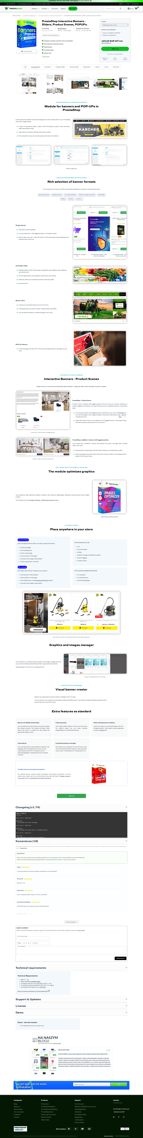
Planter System (46, 1117)
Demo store (116, 67)
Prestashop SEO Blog (41, 580)
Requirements (62, 28)
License (106, 67)
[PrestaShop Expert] (20, 1128)
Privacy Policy (79, 1122)
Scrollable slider (49, 50)
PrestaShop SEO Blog (121, 415)
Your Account (79, 1104)
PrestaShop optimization (49, 1109)
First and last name (22, 936)
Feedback (17, 1114)
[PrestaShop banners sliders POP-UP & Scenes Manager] (28, 84)
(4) (109, 1050)
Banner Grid (47, 53)
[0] (136, 9)
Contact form (117, 1103)
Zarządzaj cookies (108, 1136)
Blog (15, 1104)
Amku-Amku (45, 1120)
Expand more (45, 56)
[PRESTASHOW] (13, 9)
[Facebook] (119, 1117)
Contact (16, 1117)
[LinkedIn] (114, 1117)
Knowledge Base (80, 1109)
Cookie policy (79, 1120)
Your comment (21, 946)
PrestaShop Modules (48, 1106)
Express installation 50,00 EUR (111, 33)
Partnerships (18, 1109)
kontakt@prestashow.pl (121, 1109)
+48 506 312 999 (118, 1112)
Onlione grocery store (48, 1114)
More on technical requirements (33, 991)
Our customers (19, 1112)
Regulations (79, 1117)
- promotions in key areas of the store (40, 778)
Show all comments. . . (71, 922)
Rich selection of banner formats (53, 44)
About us (17, 1106)
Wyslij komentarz (120, 958)
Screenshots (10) (35, 67)
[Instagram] (124, 1117)
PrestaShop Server (47, 1112)
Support (97, 67)
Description (48, 67)
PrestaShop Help (80, 1114)
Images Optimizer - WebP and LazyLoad (42, 500)
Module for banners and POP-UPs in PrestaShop (58, 40)
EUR (123, 1128)
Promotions (45, 1104)
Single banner (48, 47)
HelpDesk (78, 1112)
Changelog (60, 67)
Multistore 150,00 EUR (109, 35)
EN (127, 1128)
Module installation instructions (85, 1106)
